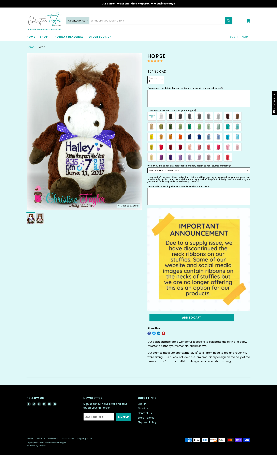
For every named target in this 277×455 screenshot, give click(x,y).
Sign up (123, 417)
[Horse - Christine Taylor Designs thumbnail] (40, 218)
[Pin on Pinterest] (163, 333)
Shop (44, 37)
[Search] (228, 20)
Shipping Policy (147, 422)
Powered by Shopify (36, 445)
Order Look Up (100, 37)
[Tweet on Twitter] (154, 333)
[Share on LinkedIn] (158, 333)
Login (234, 36)
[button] (155, 61)
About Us (143, 408)
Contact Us (145, 413)
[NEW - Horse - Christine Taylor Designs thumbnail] (30, 218)
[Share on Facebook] (149, 333)
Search (142, 404)
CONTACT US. (274, 101)
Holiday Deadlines (69, 37)
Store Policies (146, 417)
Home (31, 37)
